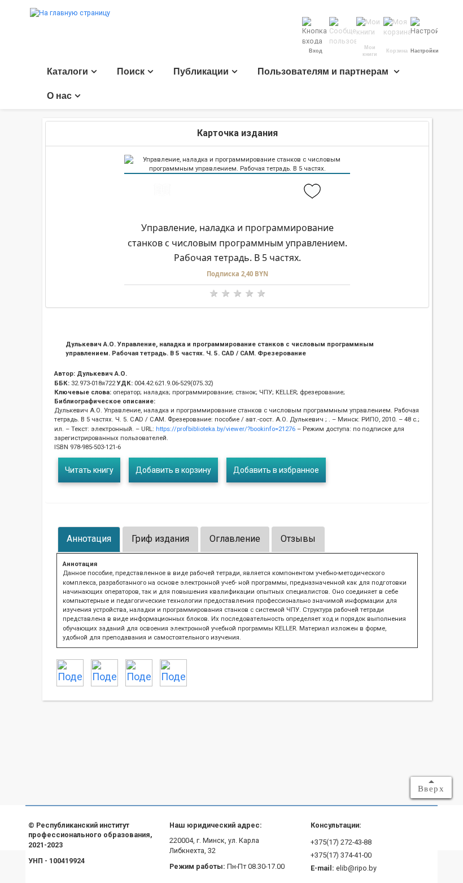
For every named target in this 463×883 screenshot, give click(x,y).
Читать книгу (89, 470)
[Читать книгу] (161, 191)
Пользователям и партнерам (324, 71)
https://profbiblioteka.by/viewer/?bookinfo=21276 (224, 429)
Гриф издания (160, 538)
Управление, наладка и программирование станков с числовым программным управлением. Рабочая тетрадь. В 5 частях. (237, 242)
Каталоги (67, 71)
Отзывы (298, 538)
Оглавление (234, 538)
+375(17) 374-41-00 (341, 855)
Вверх (431, 788)
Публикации (201, 71)
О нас (59, 96)
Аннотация (89, 538)
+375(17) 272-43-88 (341, 842)
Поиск (131, 71)
